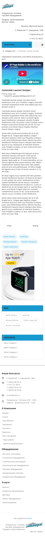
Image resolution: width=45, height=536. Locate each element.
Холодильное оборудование (13, 477)
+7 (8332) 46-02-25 (36, 34)
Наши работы (8, 440)
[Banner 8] (18, 275)
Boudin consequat (29, 242)
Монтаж (5, 487)
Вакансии (6, 432)
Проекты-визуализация (12, 443)
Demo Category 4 (10, 357)
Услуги (5, 417)
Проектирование (9, 502)
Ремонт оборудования (11, 498)
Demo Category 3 (10, 352)
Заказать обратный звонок (32, 26)
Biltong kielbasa (10, 242)
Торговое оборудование (12, 469)
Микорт (5, 413)
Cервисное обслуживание (13, 491)
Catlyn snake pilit (11, 247)
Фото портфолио (9, 436)
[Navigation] (42, 45)
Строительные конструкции (14, 461)
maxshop (24, 236)
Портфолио (7, 424)
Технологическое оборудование (15, 465)
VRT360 (29, 518)
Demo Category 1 (10, 343)
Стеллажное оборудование (13, 458)
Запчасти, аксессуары (11, 454)
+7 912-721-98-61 (36, 38)
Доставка (6, 495)
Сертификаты (8, 421)
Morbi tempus (9, 236)
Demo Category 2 (10, 347)
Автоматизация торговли (12, 473)
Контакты (6, 428)
